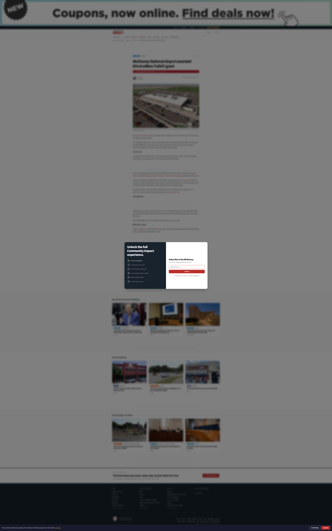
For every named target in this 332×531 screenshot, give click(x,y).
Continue (186, 271)
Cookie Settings (315, 527)
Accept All (325, 527)
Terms (191, 275)
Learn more (58, 527)
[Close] (203, 245)
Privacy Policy (196, 275)
